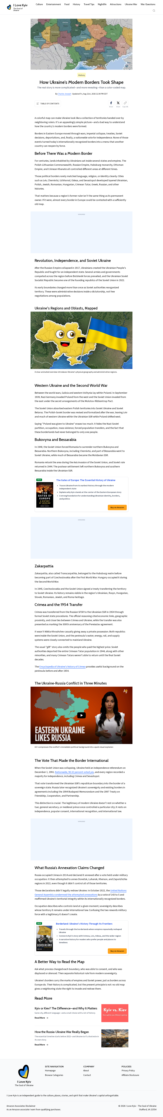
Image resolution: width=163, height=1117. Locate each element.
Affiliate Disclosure (130, 1075)
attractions (115, 4)
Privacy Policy (128, 1070)
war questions (148, 4)
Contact (87, 1075)
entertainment (53, 4)
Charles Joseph (64, 93)
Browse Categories (54, 1075)
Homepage (50, 1070)
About (86, 1070)
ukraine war (131, 4)
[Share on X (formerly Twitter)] (118, 102)
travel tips (89, 4)
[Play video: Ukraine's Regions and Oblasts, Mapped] (81, 340)
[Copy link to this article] (125, 102)
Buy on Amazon (117, 507)
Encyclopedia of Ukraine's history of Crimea (62, 666)
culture (39, 4)
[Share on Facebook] (111, 102)
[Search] (154, 10)
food (66, 4)
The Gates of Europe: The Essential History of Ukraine (85, 480)
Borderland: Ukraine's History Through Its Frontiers (84, 924)
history (76, 4)
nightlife (102, 4)
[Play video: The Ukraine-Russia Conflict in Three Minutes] (81, 715)
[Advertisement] (81, 234)
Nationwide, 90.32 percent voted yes (74, 772)
